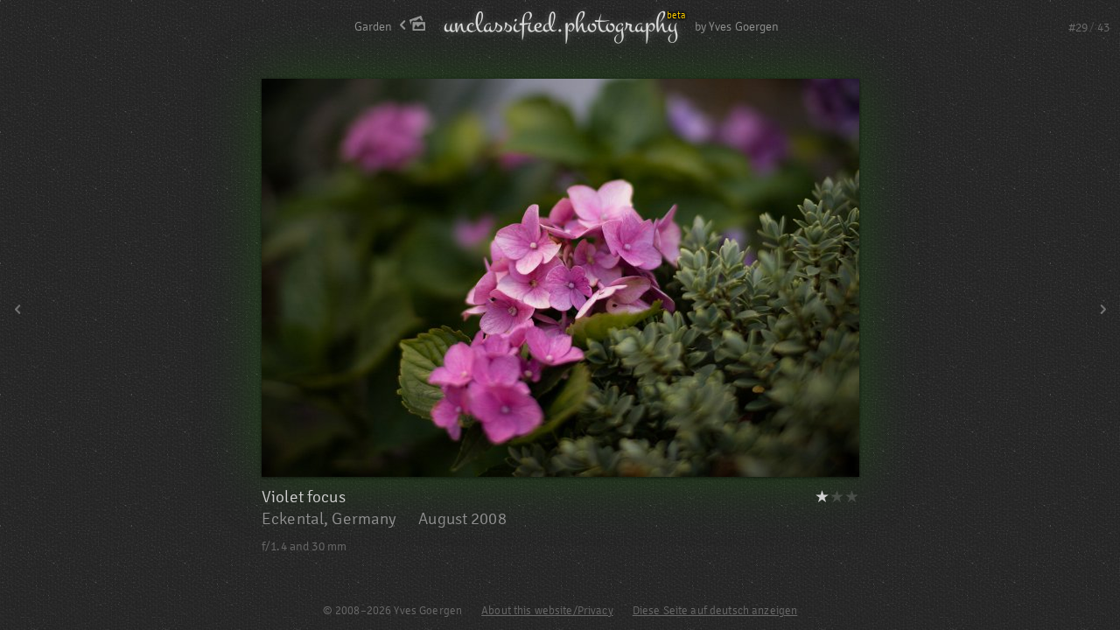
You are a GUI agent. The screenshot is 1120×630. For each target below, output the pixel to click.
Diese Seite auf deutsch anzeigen (715, 611)
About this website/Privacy (547, 611)
